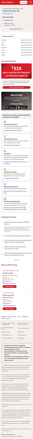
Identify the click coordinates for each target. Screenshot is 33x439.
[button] (16, 61)
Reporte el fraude (6, 331)
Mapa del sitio (20, 331)
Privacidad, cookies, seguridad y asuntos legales (8, 324)
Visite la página (10, 286)
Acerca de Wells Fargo (6, 335)
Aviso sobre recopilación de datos (8, 328)
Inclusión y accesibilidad (7, 338)
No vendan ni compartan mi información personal (23, 324)
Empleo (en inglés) (21, 335)
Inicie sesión (23, 2)
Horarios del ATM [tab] (7, 36)
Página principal (20, 338)
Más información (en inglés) (16, 87)
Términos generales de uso (23, 328)
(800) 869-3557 (8, 20)
